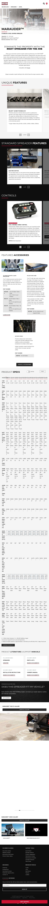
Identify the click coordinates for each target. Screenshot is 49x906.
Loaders (27, 874)
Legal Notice (25, 897)
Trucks (28, 68)
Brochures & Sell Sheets (8, 854)
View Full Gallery (24, 709)
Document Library (7, 850)
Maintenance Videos (30, 856)
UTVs (27, 869)
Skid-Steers (28, 871)
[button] (24, 901)
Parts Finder (28, 861)
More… (21, 6)
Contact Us (5, 874)
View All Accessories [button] (24, 364)
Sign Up (24, 889)
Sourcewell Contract (7, 871)
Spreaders (14, 6)
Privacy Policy (32, 897)
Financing (5, 867)
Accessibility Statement (16, 897)
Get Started (6, 697)
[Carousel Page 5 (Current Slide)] (21, 810)
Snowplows (5, 6)
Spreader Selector (30, 852)
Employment (6, 869)
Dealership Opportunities (8, 872)
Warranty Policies (6, 852)
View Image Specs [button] (9, 533)
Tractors (27, 872)
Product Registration (30, 854)
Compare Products (8, 645)
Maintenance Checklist (31, 857)
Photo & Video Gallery (8, 856)
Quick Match (28, 850)
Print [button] (42, 371)
